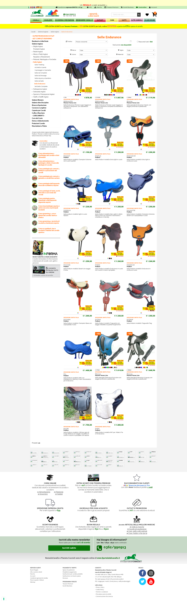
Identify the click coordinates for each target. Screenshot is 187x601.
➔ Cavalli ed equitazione (136, 529)
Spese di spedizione (69, 570)
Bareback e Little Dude (40, 41)
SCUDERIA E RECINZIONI (64, 20)
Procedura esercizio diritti (103, 594)
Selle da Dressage (40, 75)
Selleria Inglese (37, 44)
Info (90, 7)
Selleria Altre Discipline (40, 102)
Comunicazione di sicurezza (104, 596)
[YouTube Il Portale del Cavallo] (151, 581)
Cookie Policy (100, 589)
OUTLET (100, 20)
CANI (112, 20)
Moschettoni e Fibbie (39, 126)
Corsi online (142, 7)
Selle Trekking (39, 65)
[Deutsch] (38, 7)
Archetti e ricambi (40, 67)
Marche (99, 7)
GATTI (124, 20)
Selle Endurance (39, 84)
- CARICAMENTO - (38, 116)
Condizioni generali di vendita (39, 578)
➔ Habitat (59, 494)
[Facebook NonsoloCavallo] (142, 573)
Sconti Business (128, 7)
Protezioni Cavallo (38, 123)
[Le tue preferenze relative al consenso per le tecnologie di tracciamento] (4, 599)
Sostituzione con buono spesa (72, 576)
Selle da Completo (40, 73)
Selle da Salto (39, 81)
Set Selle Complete (41, 86)
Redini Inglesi (38, 52)
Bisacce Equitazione (39, 105)
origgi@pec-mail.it (103, 581)
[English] (32, 7)
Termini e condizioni (102, 592)
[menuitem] (36, 20)
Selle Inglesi (37, 62)
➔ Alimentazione (43, 492)
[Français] (35, 7)
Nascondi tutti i (146, 42)
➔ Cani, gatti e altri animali (137, 531)
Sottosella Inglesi (39, 92)
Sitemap (32, 582)
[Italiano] (29, 7)
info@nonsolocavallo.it (116, 579)
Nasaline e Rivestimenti (41, 57)
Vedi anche (122, 45)
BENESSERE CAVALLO (84, 20)
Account (32, 576)
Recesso (65, 578)
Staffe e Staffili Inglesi (40, 97)
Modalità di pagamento (70, 572)
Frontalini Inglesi (39, 49)
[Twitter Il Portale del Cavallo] (142, 581)
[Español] (41, 7)
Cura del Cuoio (37, 118)
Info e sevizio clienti (36, 572)
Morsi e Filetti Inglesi (40, 54)
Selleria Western (38, 100)
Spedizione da (70, 7)
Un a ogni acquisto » (93, 3)
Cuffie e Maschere (38, 113)
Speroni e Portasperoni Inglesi (43, 94)
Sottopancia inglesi (40, 89)
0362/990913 (70, 14)
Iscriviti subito (69, 548)
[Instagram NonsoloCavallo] (151, 573)
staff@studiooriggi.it (124, 581)
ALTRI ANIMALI (137, 20)
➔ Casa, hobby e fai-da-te (137, 533)
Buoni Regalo (34, 570)
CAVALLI (36, 20)
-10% (81, 26)
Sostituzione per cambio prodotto (73, 574)
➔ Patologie (58, 492)
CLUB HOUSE (150, 20)
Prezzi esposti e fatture (37, 580)
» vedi (149, 487)
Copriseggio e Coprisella (42, 70)
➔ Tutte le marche (137, 527)
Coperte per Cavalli (39, 110)
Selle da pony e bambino (42, 78)
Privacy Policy (100, 587)
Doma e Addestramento (40, 121)
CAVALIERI (48, 20)
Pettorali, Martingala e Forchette (44, 59)
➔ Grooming (43, 494)
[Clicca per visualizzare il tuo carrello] (154, 15)
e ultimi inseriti (93, 15)
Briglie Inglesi (38, 46)
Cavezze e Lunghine (39, 108)
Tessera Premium (112, 7)
